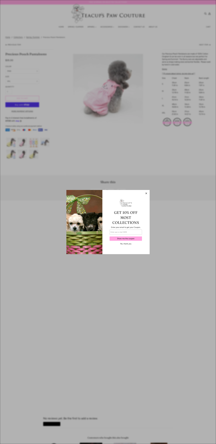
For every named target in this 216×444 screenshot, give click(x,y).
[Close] (146, 193)
